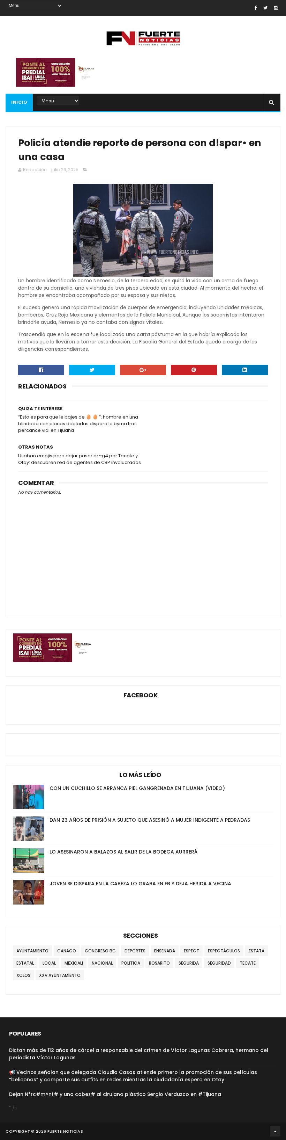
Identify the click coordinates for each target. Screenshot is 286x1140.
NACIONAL (102, 963)
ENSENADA (164, 951)
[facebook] (255, 8)
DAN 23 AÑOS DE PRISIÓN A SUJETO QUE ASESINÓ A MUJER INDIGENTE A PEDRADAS (150, 819)
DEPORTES (135, 951)
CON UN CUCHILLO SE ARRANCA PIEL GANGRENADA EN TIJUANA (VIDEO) (137, 788)
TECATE (248, 963)
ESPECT (191, 951)
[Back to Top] (275, 1131)
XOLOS (23, 975)
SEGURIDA (189, 963)
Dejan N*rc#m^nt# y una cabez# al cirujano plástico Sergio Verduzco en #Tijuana (115, 1094)
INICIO (19, 102)
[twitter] (265, 8)
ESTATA (256, 951)
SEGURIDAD (219, 963)
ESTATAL (25, 963)
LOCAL (49, 963)
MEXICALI (74, 963)
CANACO (66, 951)
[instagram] (276, 8)
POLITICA (130, 963)
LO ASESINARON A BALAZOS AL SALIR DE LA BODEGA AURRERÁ (123, 851)
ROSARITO (159, 963)
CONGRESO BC (100, 951)
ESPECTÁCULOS (224, 951)
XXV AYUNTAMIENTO (60, 975)
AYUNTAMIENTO (32, 951)
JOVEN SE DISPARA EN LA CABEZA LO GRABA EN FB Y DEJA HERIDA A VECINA (140, 883)
